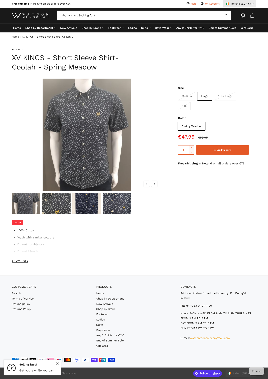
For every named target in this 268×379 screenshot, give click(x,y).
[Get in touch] (242, 15)
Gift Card (102, 345)
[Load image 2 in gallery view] (56, 203)
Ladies (100, 319)
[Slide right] (154, 184)
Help (194, 3)
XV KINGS (17, 49)
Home (15, 36)
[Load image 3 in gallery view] (86, 203)
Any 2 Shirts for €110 (110, 335)
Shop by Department (39, 28)
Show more (20, 260)
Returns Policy (21, 309)
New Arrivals (104, 304)
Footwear (114, 28)
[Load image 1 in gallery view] (26, 203)
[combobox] (143, 15)
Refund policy (21, 304)
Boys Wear (162, 28)
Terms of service (23, 298)
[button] (252, 15)
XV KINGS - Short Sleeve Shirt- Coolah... (47, 36)
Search (16, 293)
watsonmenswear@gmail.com (210, 338)
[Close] (57, 363)
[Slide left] (147, 184)
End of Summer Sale (110, 340)
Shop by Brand (91, 28)
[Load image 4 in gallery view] (117, 203)
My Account (212, 3)
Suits (144, 28)
